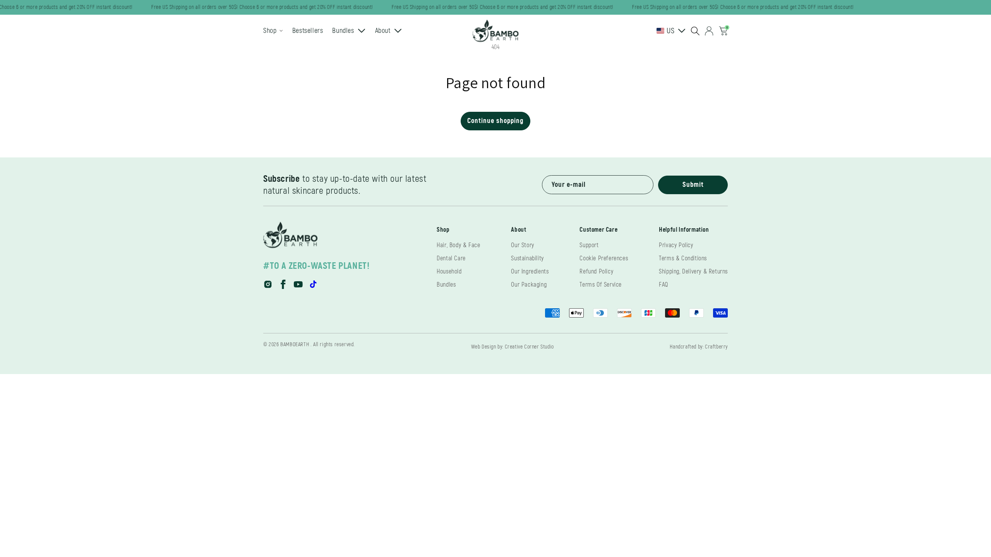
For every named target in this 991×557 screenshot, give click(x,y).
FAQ (663, 285)
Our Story (522, 245)
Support (589, 245)
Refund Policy (596, 271)
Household (449, 271)
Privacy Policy (676, 245)
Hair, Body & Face (458, 245)
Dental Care (451, 258)
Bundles (446, 285)
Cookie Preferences (604, 258)
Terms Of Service (601, 285)
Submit (693, 184)
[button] (695, 31)
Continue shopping (495, 120)
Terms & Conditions (683, 258)
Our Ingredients (530, 271)
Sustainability (527, 258)
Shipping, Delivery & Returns (693, 271)
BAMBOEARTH (294, 344)
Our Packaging (529, 285)
